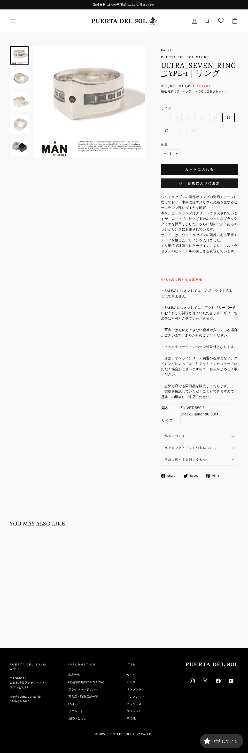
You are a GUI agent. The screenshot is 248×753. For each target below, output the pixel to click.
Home (165, 50)
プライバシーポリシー (83, 689)
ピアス (131, 682)
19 (167, 131)
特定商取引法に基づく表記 (86, 682)
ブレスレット (136, 696)
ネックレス (134, 704)
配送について (175, 435)
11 (189, 117)
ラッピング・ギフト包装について (191, 447)
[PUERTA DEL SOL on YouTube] (231, 680)
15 (215, 117)
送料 (171, 91)
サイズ (166, 108)
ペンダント (134, 689)
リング (131, 675)
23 (193, 131)
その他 (131, 718)
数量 (164, 144)
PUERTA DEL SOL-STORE (185, 57)
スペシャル (134, 711)
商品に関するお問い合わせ (186, 459)
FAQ (71, 704)
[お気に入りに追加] (16, 545)
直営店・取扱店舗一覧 (83, 696)
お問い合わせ (77, 718)
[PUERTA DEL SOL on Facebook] (218, 680)
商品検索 (74, 675)
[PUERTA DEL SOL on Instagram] (192, 680)
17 (228, 117)
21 (180, 131)
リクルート (75, 711)
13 (202, 117)
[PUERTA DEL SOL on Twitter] (205, 680)
